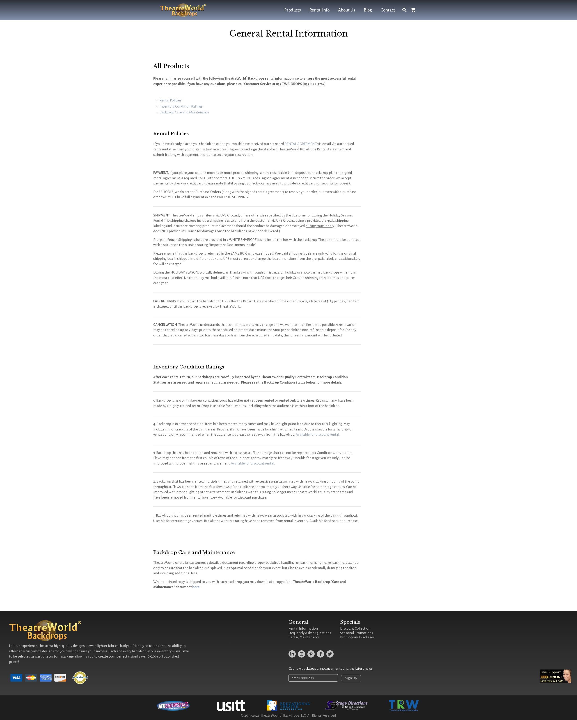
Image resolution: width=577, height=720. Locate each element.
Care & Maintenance (304, 637)
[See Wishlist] (413, 10)
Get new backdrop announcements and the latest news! (330, 668)
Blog (368, 10)
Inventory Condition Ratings (181, 106)
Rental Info (319, 10)
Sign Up (351, 678)
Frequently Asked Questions (309, 633)
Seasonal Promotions (356, 633)
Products (292, 10)
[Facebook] (320, 654)
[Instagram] (301, 654)
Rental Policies (170, 100)
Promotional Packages (357, 637)
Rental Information (303, 628)
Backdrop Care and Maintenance (184, 112)
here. (196, 587)
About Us (346, 10)
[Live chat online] (555, 676)
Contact (388, 10)
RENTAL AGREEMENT (301, 144)
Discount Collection (355, 628)
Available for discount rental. (318, 434)
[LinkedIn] (292, 654)
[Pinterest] (311, 654)
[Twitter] (330, 654)
